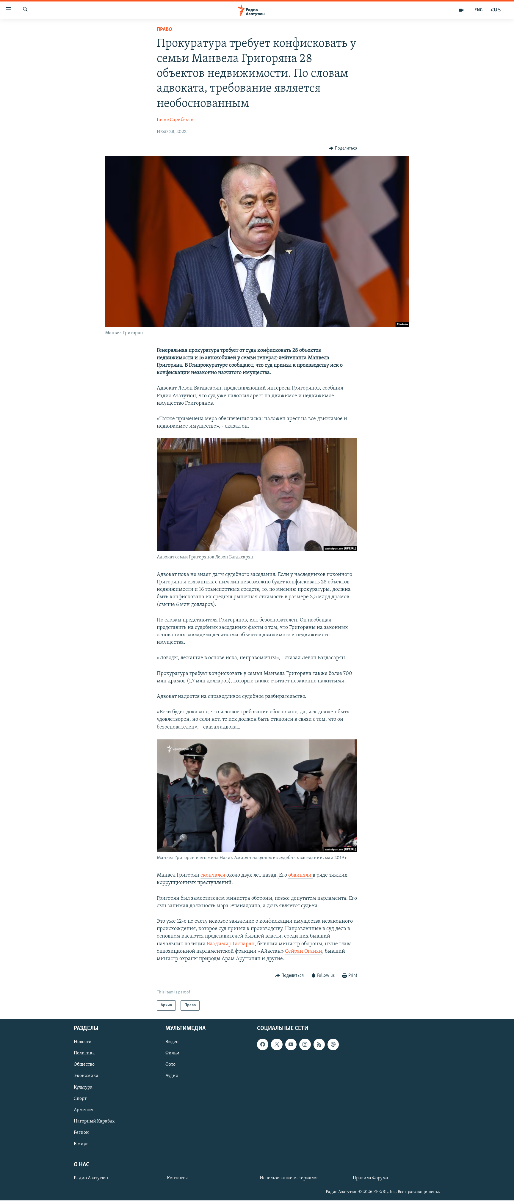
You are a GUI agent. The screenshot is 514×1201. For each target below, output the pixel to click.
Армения (83, 1109)
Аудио (171, 1075)
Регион (81, 1132)
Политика (84, 1053)
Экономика (86, 1075)
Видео (171, 1042)
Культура (83, 1087)
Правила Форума (370, 1178)
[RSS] (319, 1044)
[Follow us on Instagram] (305, 1044)
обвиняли (300, 875)
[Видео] (461, 10)
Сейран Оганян (303, 951)
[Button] (343, 148)
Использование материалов (289, 1178)
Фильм (172, 1053)
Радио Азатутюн (91, 1178)
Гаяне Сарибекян (175, 119)
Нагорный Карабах (94, 1121)
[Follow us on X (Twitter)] (276, 1044)
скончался (213, 875)
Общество (84, 1064)
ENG (478, 10)
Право (164, 29)
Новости (83, 1042)
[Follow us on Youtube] (291, 1044)
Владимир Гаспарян (231, 944)
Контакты (177, 1178)
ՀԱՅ (496, 10)
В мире (81, 1143)
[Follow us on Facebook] (262, 1044)
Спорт (80, 1098)
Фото (170, 1064)
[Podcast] (333, 1044)
